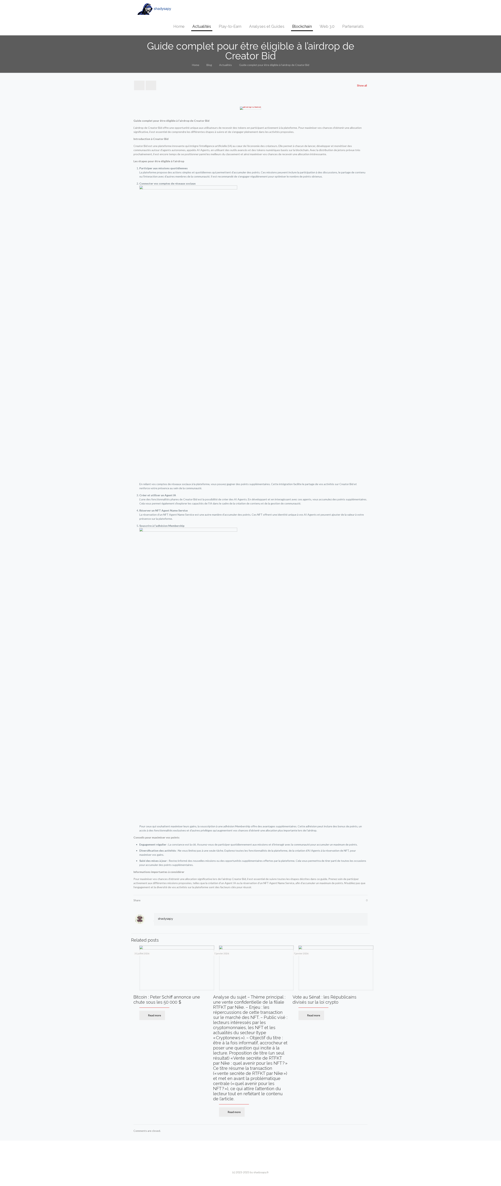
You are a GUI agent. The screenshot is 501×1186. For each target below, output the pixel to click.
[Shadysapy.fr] (154, 9)
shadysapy (165, 918)
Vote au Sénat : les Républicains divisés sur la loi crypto (324, 999)
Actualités (225, 65)
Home (195, 65)
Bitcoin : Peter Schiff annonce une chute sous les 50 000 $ (166, 999)
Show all (362, 85)
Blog (209, 65)
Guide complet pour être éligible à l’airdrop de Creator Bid (274, 65)
